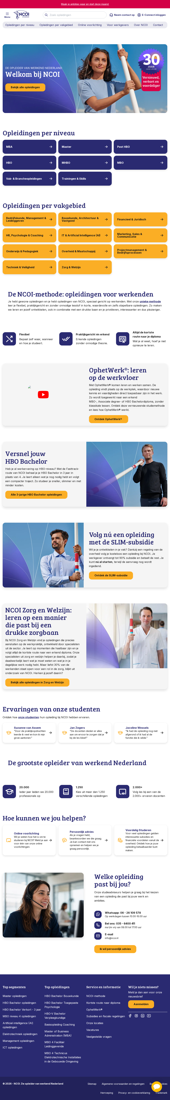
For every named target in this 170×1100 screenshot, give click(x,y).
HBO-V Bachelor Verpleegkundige (55, 1015)
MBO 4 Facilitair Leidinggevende (54, 1044)
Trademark (161, 1092)
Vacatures (92, 1030)
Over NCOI (141, 25)
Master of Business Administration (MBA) (58, 1033)
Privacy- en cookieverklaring (134, 1092)
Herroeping (106, 1092)
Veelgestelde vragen (99, 1036)
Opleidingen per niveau (19, 25)
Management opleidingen (18, 1040)
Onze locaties (94, 1023)
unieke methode (150, 301)
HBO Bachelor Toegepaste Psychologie (61, 1005)
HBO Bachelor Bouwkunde (61, 996)
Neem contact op (124, 14)
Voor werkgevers (118, 25)
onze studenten (28, 717)
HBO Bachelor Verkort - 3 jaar (22, 1009)
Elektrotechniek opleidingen (20, 1034)
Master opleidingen (15, 996)
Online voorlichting (90, 25)
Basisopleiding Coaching (59, 1024)
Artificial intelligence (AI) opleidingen (18, 1025)
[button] (156, 1086)
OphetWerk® (94, 1009)
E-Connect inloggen (154, 14)
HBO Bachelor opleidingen (19, 1002)
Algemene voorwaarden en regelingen (123, 1083)
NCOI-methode (95, 996)
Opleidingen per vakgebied (56, 25)
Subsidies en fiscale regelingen (105, 1016)
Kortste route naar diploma (103, 1002)
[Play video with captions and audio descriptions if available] (43, 395)
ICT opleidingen (12, 1047)
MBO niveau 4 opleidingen (19, 1016)
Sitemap (92, 1083)
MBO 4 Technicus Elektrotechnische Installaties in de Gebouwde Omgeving (62, 1057)
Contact (158, 25)
